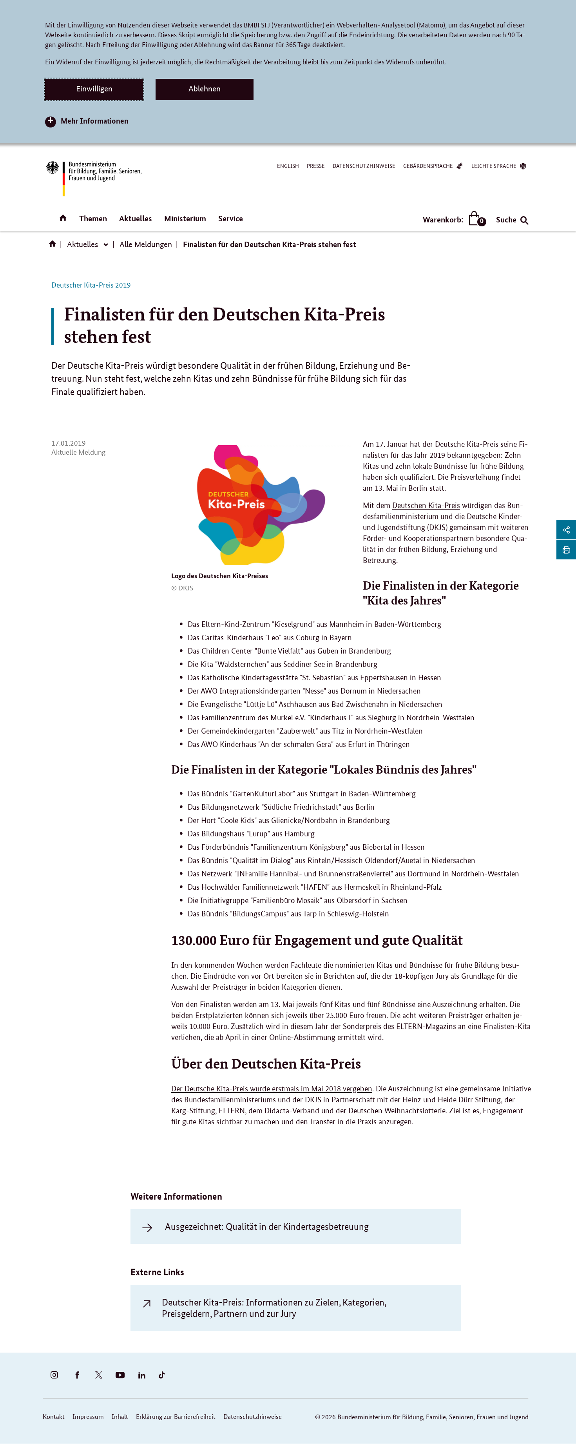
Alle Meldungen (146, 244)
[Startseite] (54, 246)
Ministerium (185, 218)
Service (230, 218)
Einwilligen (94, 88)
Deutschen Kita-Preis (426, 505)
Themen (93, 218)
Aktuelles (135, 218)
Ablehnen (204, 88)
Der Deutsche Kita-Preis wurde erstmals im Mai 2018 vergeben (271, 1088)
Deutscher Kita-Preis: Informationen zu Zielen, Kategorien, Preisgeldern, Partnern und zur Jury (274, 1308)
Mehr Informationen (95, 121)
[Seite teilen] (566, 529)
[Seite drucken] (566, 549)
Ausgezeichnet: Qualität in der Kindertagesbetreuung (267, 1226)
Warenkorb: (453, 220)
